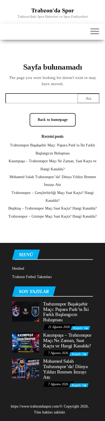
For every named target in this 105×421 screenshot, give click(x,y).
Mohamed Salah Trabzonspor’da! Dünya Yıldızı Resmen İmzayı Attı (65, 369)
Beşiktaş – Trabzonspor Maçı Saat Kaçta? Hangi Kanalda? (52, 208)
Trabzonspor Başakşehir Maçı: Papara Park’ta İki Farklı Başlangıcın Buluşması (66, 311)
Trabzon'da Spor (52, 10)
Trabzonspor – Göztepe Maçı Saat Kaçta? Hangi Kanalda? (52, 216)
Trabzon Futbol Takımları (32, 277)
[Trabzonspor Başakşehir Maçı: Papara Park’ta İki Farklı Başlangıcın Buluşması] (25, 311)
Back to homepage (53, 120)
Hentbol (18, 269)
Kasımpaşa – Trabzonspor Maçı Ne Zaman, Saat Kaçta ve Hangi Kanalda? (67, 340)
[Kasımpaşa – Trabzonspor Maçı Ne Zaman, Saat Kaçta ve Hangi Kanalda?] (25, 342)
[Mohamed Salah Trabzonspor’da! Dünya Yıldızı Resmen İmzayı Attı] (25, 368)
